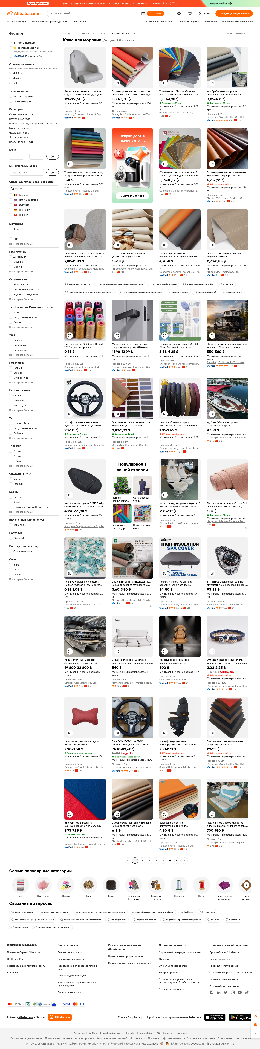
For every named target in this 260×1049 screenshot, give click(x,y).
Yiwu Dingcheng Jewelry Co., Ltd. (82, 604)
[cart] (190, 14)
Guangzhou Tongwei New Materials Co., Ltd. (85, 268)
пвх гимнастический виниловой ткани (143, 292)
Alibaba (67, 33)
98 (177, 860)
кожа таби (228, 284)
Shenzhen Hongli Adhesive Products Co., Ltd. (180, 363)
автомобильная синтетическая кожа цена (121, 284)
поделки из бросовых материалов (183, 919)
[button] (143, 13)
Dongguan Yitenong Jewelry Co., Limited (227, 686)
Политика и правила (69, 992)
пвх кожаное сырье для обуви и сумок (34, 919)
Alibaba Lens (25, 1017)
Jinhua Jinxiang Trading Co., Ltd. (81, 367)
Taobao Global (144, 1032)
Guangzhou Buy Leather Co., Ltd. (130, 445)
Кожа (104, 33)
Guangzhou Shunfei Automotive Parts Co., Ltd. (85, 767)
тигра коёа (209, 912)
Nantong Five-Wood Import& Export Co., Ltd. (85, 114)
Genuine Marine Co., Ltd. (172, 679)
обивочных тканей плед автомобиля (82, 919)
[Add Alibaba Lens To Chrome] (60, 1017)
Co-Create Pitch (16, 959)
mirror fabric (21, 927)
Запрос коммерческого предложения (129, 962)
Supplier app (135, 1017)
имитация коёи (118, 919)
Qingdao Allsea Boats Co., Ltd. (80, 682)
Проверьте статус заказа (223, 965)
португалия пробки (146, 919)
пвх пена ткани (180, 292)
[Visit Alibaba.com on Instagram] (233, 992)
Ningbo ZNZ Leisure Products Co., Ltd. (227, 198)
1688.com (93, 1032)
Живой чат (165, 959)
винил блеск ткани (24, 912)
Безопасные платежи (70, 952)
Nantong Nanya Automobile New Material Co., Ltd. (132, 600)
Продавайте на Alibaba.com (224, 952)
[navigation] (34, 447)
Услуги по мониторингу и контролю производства (78, 984)
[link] (255, 1015)
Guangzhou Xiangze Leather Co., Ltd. (179, 271)
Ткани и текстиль (86, 33)
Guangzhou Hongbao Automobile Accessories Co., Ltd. (180, 448)
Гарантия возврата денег (72, 959)
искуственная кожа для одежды (54, 927)
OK (52, 156)
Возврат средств (168, 972)
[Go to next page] (184, 860)
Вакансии (12, 972)
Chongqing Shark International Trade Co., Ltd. (227, 437)
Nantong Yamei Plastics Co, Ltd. (81, 190)
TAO (157, 1032)
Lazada (130, 1032)
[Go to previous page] (128, 860)
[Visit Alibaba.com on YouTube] (240, 992)
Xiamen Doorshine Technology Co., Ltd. (132, 367)
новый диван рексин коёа (200, 284)
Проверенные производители (125, 956)
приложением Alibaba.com (185, 1017)
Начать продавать (219, 959)
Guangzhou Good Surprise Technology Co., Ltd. (85, 445)
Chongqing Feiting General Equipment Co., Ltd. (180, 523)
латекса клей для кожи (165, 284)
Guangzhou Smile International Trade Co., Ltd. (132, 114)
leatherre (188, 912)
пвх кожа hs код (234, 292)
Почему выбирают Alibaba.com (24, 952)
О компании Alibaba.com (22, 944)
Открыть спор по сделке (173, 965)
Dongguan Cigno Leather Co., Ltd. (225, 117)
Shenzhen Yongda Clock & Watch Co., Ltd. (227, 604)
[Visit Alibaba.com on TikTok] (247, 992)
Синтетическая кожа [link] (124, 33)
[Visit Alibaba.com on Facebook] (211, 992)
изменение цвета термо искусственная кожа (102, 912)
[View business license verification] (162, 1043)
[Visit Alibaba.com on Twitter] (226, 992)
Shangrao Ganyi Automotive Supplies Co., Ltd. (85, 526)
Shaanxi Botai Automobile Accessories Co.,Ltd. (180, 767)
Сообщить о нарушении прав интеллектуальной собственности (179, 981)
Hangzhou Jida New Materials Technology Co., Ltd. (227, 521)
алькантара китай (207, 292)
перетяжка (234, 919)
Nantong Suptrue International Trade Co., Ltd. (132, 682)
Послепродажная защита (72, 975)
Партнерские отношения (223, 979)
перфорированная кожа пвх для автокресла (91, 292)
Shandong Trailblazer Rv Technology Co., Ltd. (227, 362)
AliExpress (79, 1032)
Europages (181, 1032)
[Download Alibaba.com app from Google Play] (241, 1017)
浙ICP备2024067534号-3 (220, 1043)
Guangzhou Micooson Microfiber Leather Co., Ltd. (180, 190)
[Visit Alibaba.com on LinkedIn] (218, 992)
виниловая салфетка (79, 284)
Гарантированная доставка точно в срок (77, 967)
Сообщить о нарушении (172, 989)
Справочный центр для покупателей (180, 952)
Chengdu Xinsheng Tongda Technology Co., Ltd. (132, 767)
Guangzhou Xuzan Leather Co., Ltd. (178, 112)
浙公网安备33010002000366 (187, 1043)
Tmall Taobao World (112, 1032)
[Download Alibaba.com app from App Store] (215, 1017)
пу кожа (215, 919)
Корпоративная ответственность (26, 965)
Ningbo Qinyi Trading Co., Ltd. (223, 271)
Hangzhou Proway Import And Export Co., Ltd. (180, 604)
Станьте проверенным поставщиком (230, 972)
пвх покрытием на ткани (56, 912)
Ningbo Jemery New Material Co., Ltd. (132, 268)
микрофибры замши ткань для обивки (154, 912)
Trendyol (167, 1032)
